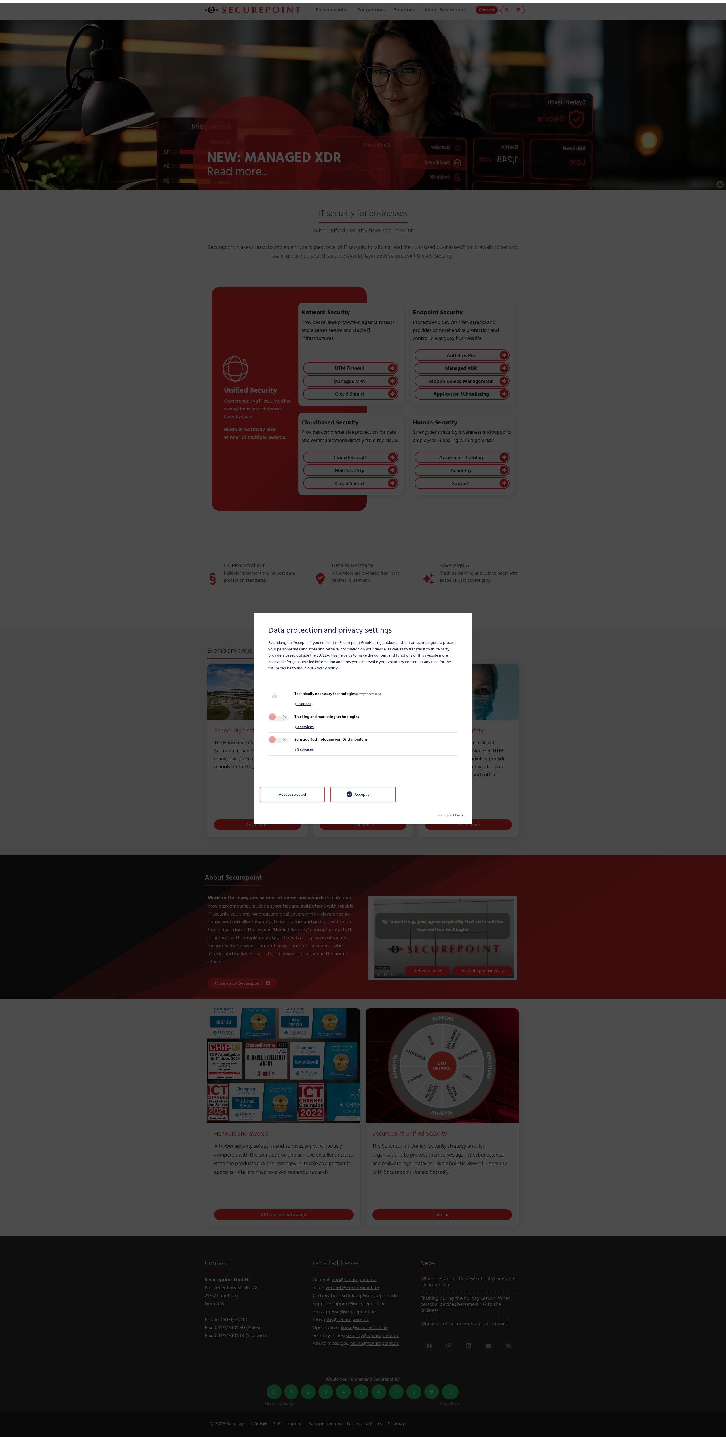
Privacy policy (326, 668)
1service (302, 704)
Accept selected (292, 794)
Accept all (362, 794)
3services (304, 727)
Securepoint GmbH (450, 813)
